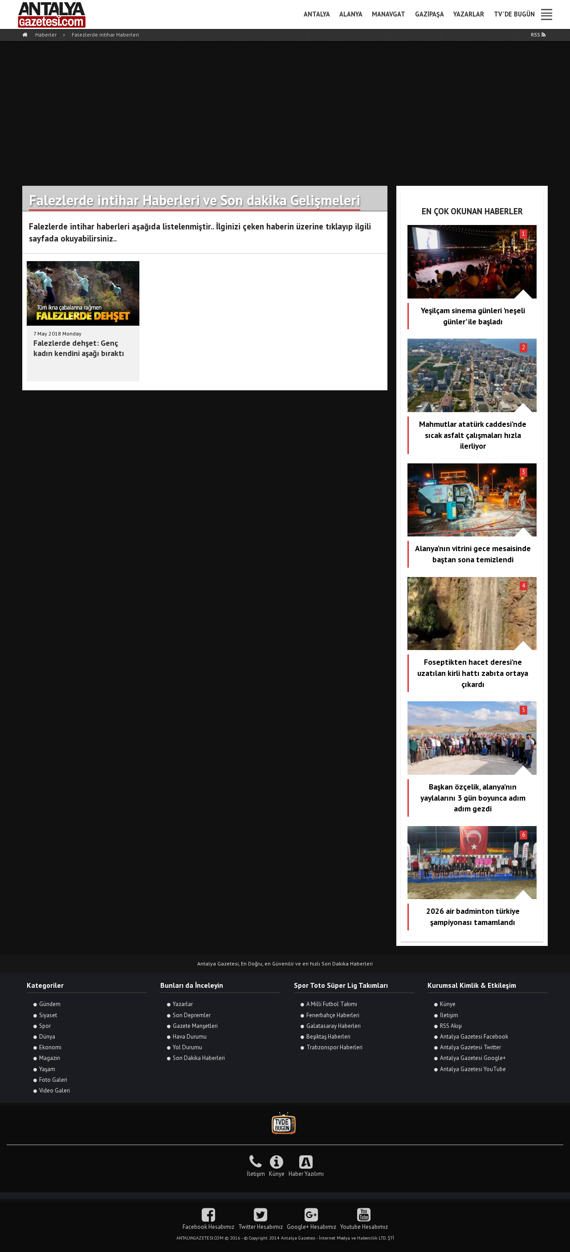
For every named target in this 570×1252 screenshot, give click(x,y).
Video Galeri (54, 1090)
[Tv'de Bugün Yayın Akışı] (285, 1123)
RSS (536, 34)
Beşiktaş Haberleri (328, 1036)
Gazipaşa (429, 14)
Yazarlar (468, 14)
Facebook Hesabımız (208, 1227)
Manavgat (388, 14)
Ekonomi (50, 1047)
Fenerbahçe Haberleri (332, 1015)
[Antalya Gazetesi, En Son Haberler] (58, 14)
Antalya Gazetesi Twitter (470, 1047)
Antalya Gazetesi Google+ (473, 1058)
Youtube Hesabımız (364, 1227)
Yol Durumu (187, 1047)
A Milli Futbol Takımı (331, 1004)
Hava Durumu (190, 1036)
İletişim (449, 1015)
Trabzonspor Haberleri (334, 1047)
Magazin (49, 1058)
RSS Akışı (451, 1026)
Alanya (350, 14)
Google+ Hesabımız (311, 1227)
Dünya (47, 1036)
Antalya (317, 14)
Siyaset (48, 1015)
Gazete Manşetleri (195, 1026)
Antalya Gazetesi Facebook (474, 1036)
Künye (448, 1004)
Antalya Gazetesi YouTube (473, 1069)
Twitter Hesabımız (260, 1227)
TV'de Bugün (514, 14)
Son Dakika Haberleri (199, 1058)
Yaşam (47, 1069)
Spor (45, 1026)
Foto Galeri (53, 1080)
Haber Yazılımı (306, 1174)
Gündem (50, 1004)
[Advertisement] (285, 107)
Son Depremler (192, 1015)
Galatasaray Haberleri (333, 1026)
